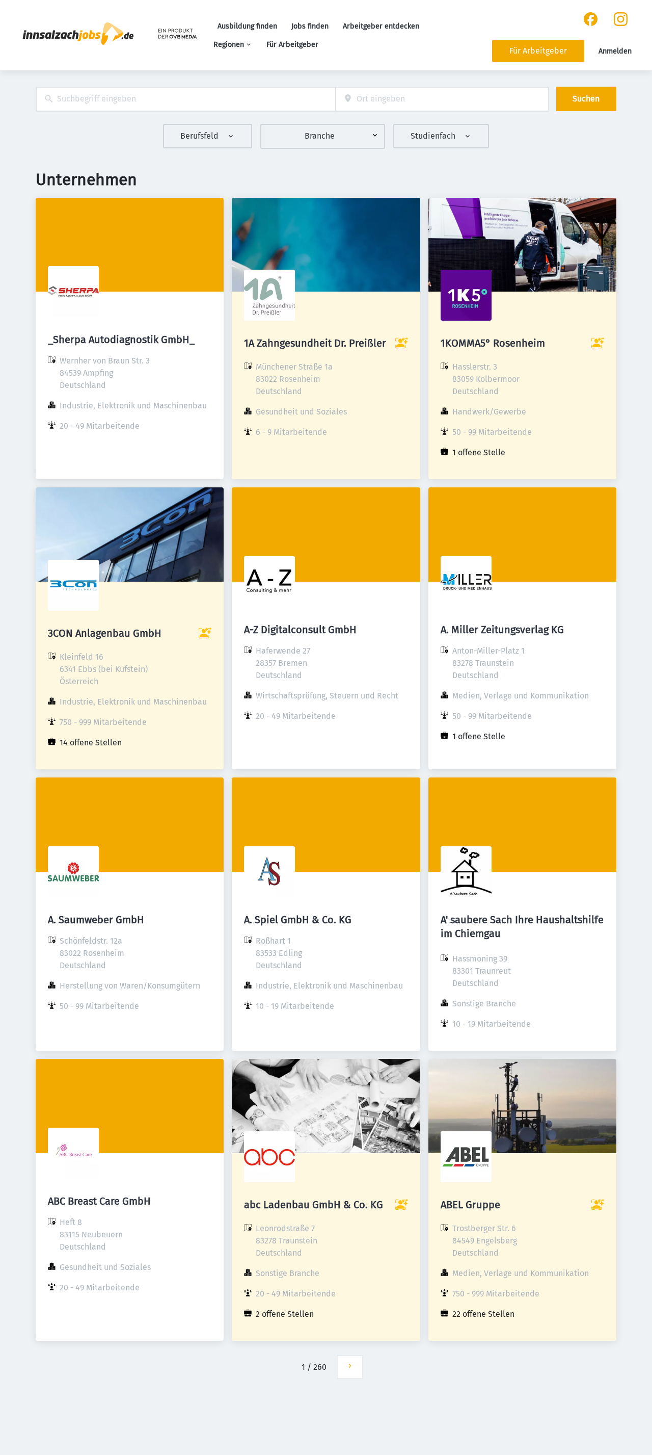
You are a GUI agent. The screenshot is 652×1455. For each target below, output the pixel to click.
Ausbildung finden (247, 26)
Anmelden (615, 51)
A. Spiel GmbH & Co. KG (297, 920)
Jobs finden (310, 26)
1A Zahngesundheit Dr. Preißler (315, 343)
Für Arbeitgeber (292, 44)
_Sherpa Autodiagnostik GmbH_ (121, 339)
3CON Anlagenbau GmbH (104, 633)
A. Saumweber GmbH (96, 920)
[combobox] (186, 99)
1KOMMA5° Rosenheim (493, 343)
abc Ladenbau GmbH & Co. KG (313, 1205)
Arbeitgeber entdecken (381, 26)
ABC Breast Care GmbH (99, 1201)
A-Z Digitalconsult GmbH (300, 629)
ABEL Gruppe (470, 1205)
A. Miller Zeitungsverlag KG (502, 629)
